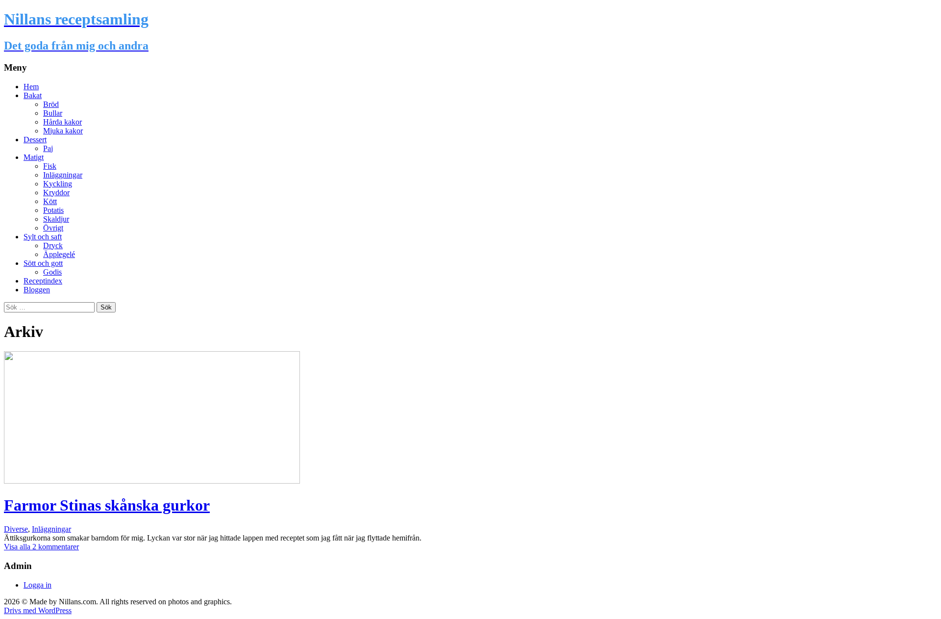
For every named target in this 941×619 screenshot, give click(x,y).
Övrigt (53, 228)
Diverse (16, 529)
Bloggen (37, 289)
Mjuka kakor (63, 131)
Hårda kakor (62, 122)
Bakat (33, 95)
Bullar (52, 113)
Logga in (37, 585)
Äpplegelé (59, 254)
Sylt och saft (43, 236)
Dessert (35, 139)
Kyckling (57, 184)
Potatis (53, 210)
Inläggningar (62, 175)
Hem (31, 86)
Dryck (53, 245)
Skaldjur (56, 219)
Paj (48, 148)
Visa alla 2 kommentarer (41, 546)
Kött (50, 201)
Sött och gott (43, 263)
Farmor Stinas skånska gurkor (107, 505)
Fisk (49, 166)
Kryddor (56, 192)
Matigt (34, 157)
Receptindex (43, 281)
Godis (52, 272)
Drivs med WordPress (38, 610)
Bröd (51, 104)
